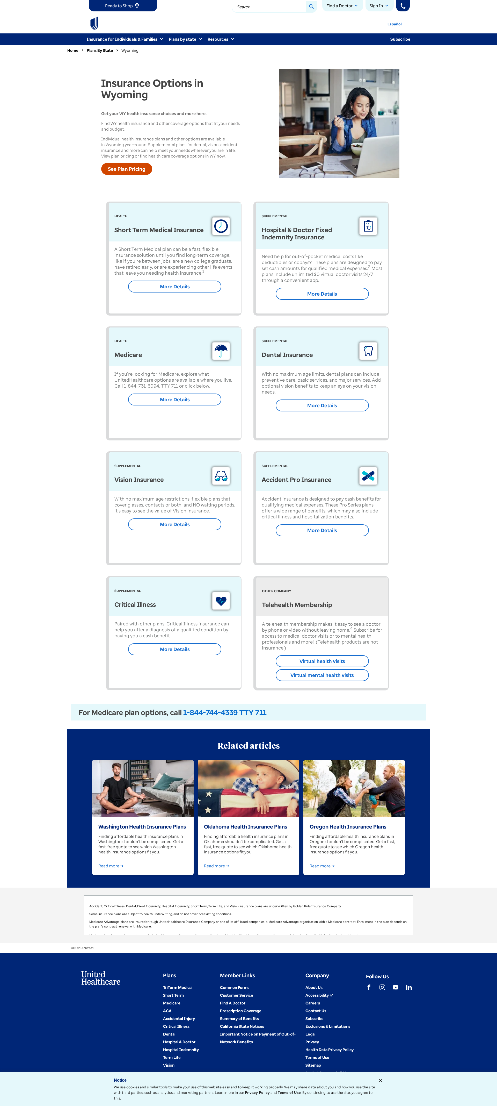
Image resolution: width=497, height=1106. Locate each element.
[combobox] (274, 7)
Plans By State (100, 50)
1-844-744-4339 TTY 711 (225, 712)
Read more (108, 865)
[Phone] (403, 5)
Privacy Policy (257, 1092)
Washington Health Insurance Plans (142, 826)
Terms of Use (289, 1092)
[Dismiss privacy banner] (380, 1080)
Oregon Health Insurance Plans (348, 826)
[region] (248, 915)
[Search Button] (311, 7)
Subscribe (400, 39)
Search (243, 7)
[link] (123, 5)
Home (72, 50)
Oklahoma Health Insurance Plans (245, 826)
